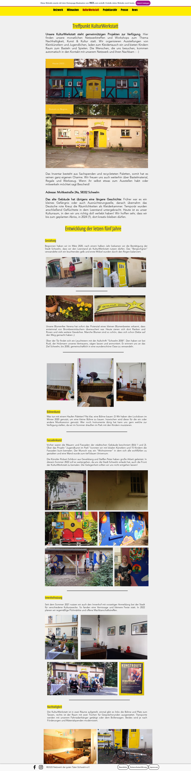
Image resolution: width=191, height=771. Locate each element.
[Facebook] (34, 767)
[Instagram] (41, 767)
